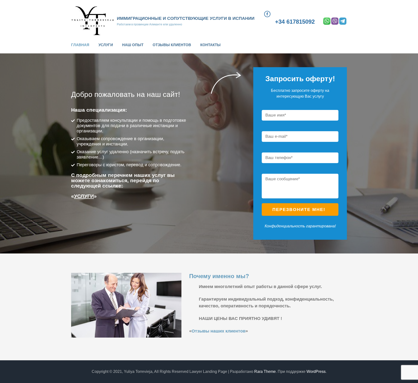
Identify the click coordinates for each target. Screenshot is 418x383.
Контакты (210, 45)
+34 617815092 (295, 22)
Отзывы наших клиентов (219, 331)
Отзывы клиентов (172, 45)
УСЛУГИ (84, 196)
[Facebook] (267, 14)
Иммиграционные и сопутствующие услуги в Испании (185, 18)
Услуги (105, 45)
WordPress (316, 371)
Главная (80, 45)
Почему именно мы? (219, 276)
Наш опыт (132, 45)
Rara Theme (265, 371)
